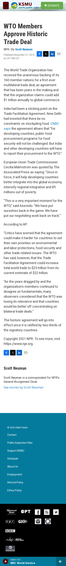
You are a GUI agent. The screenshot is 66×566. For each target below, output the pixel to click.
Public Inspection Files (19, 442)
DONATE (53, 5)
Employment (14, 474)
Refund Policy (15, 482)
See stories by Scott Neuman (23, 387)
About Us (12, 466)
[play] (5, 561)
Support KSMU (15, 450)
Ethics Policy (14, 490)
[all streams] (61, 561)
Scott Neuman (23, 49)
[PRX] (22, 521)
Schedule (12, 458)
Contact (11, 434)
